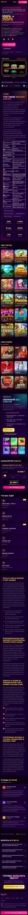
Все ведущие (5, 344)
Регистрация (22, 2)
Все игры (3, 247)
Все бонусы (7, 48)
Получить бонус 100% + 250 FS (14, 886)
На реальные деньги (10, 434)
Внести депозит (14, 487)
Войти (14, 2)
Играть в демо (8, 429)
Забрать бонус (8, 44)
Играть (22, 910)
